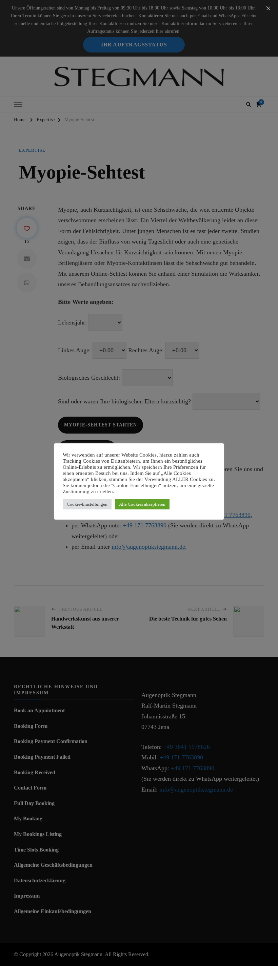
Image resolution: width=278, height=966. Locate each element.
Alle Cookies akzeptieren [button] (142, 504)
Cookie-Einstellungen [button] (87, 504)
